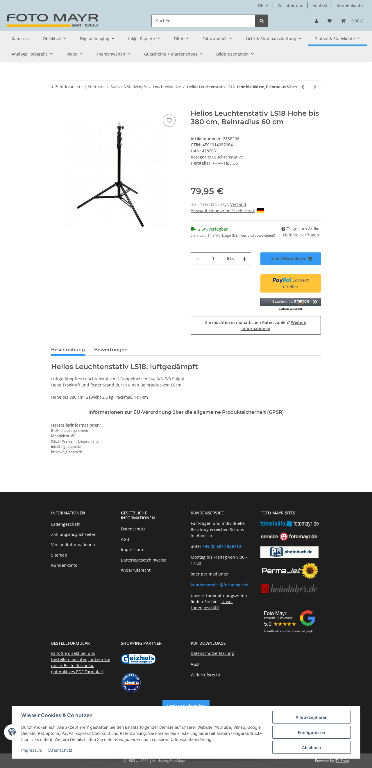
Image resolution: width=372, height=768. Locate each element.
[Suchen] (261, 21)
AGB (125, 539)
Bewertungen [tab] (111, 349)
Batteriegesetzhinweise (143, 560)
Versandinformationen (73, 544)
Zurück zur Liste (69, 86)
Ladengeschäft (65, 524)
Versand (238, 204)
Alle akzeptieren (312, 717)
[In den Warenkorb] (55, 106)
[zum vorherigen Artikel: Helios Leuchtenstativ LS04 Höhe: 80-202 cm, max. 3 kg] (303, 87)
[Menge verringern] (197, 259)
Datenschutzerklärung (212, 653)
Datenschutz (60, 750)
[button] (316, 21)
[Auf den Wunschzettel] (169, 120)
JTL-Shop (342, 760)
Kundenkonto (350, 5)
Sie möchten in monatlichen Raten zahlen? (255, 325)
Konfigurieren (311, 732)
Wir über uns (290, 5)
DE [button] (260, 5)
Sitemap (59, 555)
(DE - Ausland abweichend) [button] (253, 235)
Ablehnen (311, 747)
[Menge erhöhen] (244, 259)
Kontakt (319, 5)
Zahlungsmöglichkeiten (73, 534)
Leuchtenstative (227, 157)
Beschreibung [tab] (68, 349)
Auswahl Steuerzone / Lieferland (223, 210)
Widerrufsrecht (136, 570)
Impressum (31, 750)
